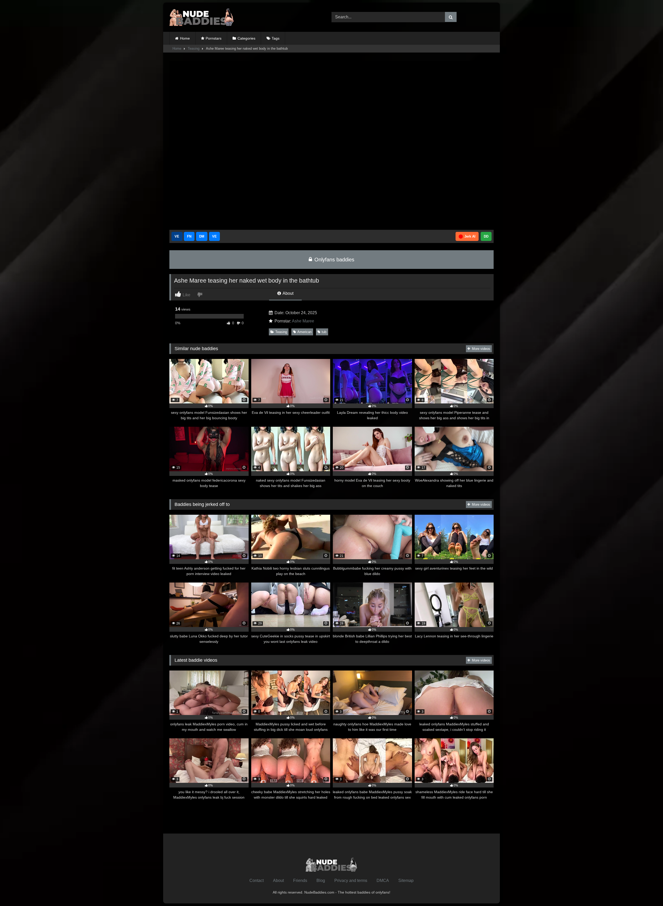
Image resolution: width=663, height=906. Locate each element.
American (304, 332)
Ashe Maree (303, 321)
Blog (320, 880)
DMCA (383, 880)
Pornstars (213, 38)
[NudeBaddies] (201, 17)
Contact (256, 880)
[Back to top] (647, 891)
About (287, 293)
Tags (275, 38)
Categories (246, 38)
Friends (300, 880)
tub (324, 332)
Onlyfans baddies (333, 259)
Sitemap (406, 880)
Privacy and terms (350, 880)
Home (185, 38)
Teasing (193, 48)
